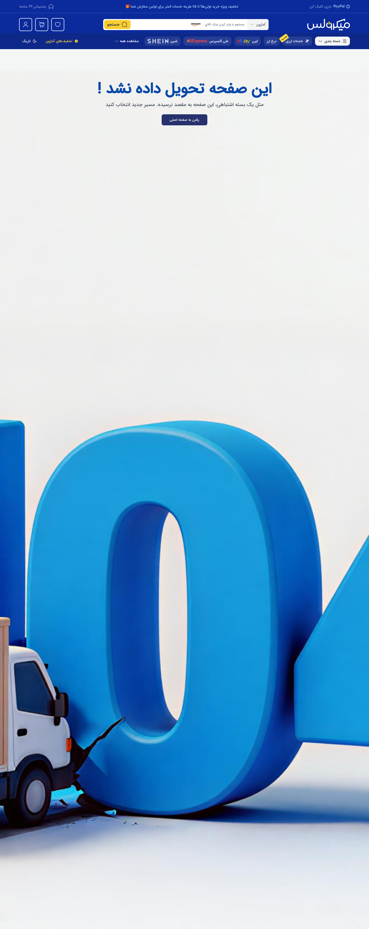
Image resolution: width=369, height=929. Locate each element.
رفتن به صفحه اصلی (184, 120)
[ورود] (25, 24)
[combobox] (258, 24)
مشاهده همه (129, 41)
